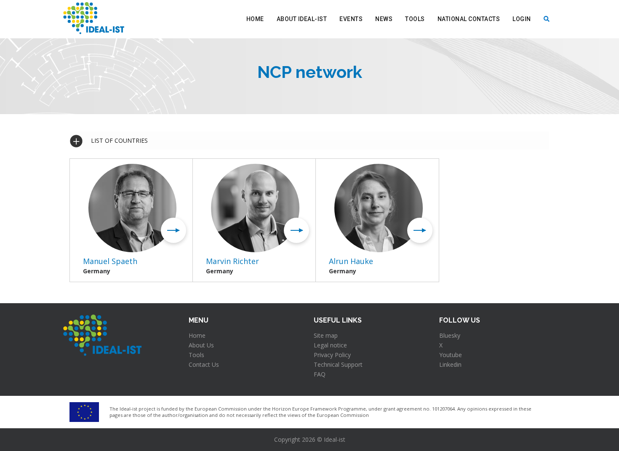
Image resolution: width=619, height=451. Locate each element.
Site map (326, 335)
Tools (415, 19)
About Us (201, 345)
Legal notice (330, 345)
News (383, 19)
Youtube (450, 355)
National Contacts (469, 19)
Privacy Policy (332, 355)
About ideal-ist (302, 19)
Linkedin (450, 364)
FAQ (320, 374)
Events (351, 19)
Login (521, 19)
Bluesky (449, 335)
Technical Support (338, 364)
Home (255, 19)
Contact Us (204, 364)
